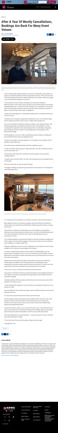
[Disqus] (29, 382)
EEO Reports (47, 417)
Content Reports (48, 419)
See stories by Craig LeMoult (9, 355)
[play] (4, 7)
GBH (14, 323)
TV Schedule (24, 413)
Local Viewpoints (37, 420)
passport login (32, 2)
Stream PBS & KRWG (26, 406)
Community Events (25, 410)
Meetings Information (49, 415)
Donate (52, 2)
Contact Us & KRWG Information (37, 407)
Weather (47, 410)
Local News (35, 410)
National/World (36, 416)
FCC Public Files (48, 416)
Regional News (36, 413)
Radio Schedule (24, 416)
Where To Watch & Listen (25, 420)
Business (3, 17)
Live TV (43, 2)
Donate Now (47, 406)
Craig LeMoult (9, 34)
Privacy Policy (48, 421)
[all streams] (56, 7)
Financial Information (49, 418)
